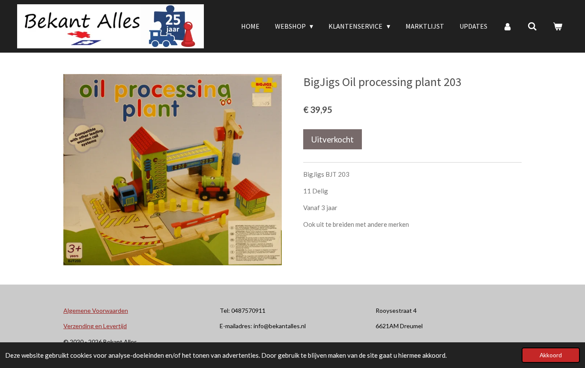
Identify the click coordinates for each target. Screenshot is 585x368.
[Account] (507, 26)
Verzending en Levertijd (95, 325)
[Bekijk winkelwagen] (557, 26)
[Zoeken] (532, 26)
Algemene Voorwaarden (95, 310)
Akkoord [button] (551, 355)
